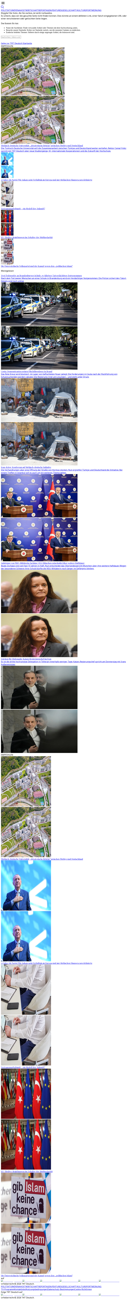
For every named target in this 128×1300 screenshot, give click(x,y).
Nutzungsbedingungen (36, 1289)
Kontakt (18, 1289)
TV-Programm (7, 1289)
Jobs (24, 1289)
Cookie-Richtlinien (83, 1289)
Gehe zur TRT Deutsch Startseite (16, 43)
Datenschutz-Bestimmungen (60, 1289)
